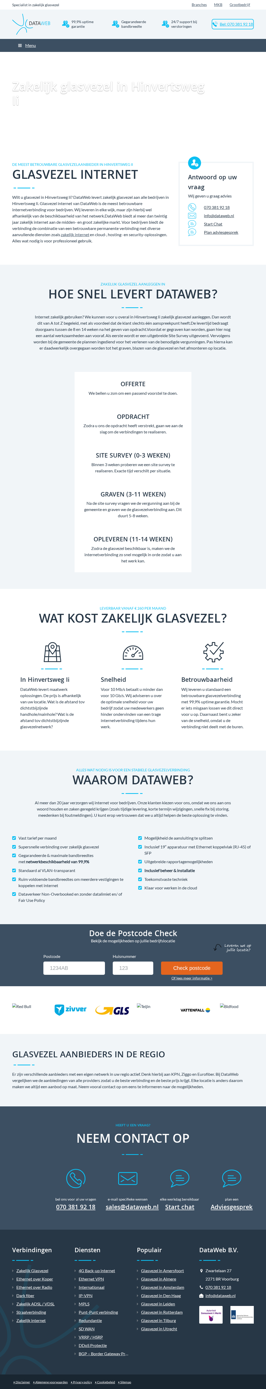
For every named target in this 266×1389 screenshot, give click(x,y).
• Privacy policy (81, 1382)
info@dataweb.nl (219, 215)
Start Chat (213, 223)
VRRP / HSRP (91, 1336)
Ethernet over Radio (34, 1287)
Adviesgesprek (231, 1208)
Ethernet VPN (91, 1278)
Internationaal (91, 1287)
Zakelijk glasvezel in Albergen (181, 56)
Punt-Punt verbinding (98, 1312)
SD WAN (87, 1328)
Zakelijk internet (31, 1320)
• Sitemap (124, 1382)
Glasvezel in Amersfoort (162, 1270)
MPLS (84, 1303)
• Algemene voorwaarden (50, 1382)
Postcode (51, 956)
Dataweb (85, 56)
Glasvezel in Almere (158, 1278)
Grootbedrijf (240, 4)
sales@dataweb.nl (132, 1208)
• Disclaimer (21, 1382)
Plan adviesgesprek (221, 232)
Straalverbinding (31, 1312)
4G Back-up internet (97, 1270)
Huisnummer (124, 956)
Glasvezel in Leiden (158, 1303)
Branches (199, 4)
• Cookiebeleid (105, 1382)
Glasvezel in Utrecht (159, 1328)
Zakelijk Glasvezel (110, 56)
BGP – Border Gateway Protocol (108, 1353)
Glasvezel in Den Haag (161, 1295)
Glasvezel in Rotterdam (162, 1312)
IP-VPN (85, 1295)
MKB (218, 4)
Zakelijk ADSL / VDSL (35, 1303)
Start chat (179, 1208)
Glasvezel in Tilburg (158, 1320)
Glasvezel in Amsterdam (162, 1287)
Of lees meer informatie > (191, 978)
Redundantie (90, 1320)
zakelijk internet (75, 234)
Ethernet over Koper (34, 1278)
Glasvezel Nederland (142, 56)
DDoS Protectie (93, 1345)
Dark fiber (25, 1295)
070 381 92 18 (217, 207)
